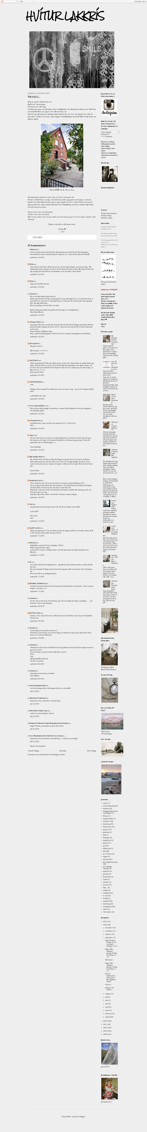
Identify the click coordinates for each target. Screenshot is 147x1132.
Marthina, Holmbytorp (38, 583)
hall (104, 835)
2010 (105, 1028)
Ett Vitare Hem (35, 613)
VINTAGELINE (35, 382)
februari (108, 1014)
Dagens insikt (108, 819)
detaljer (106, 821)
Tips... (105, 888)
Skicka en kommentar (38, 746)
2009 (105, 1031)
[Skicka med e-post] (34, 237)
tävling (105, 898)
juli (106, 997)
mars (107, 1010)
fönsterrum (107, 827)
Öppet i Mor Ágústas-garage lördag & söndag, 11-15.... (111, 953)
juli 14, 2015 (34, 741)
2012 (105, 1021)
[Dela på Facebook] (39, 237)
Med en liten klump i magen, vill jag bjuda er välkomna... (110, 481)
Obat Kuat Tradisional (38, 698)
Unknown (33, 249)
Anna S (32, 435)
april (107, 1007)
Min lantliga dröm (36, 457)
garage (105, 829)
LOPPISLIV (34, 360)
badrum (105, 808)
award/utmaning (109, 806)
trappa (105, 890)
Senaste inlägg (33, 751)
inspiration (107, 840)
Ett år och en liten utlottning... (114, 398)
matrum (106, 859)
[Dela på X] (37, 237)
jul (104, 846)
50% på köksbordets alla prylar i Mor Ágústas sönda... (110, 977)
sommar (106, 882)
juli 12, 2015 (34, 716)
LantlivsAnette (35, 528)
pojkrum (106, 871)
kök (104, 851)
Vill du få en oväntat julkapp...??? (114, 426)
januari (108, 1017)
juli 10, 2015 (34, 704)
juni (106, 1000)
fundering (106, 824)
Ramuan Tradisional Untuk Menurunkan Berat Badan (49, 723)
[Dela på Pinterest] (41, 237)
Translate (108, 137)
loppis (105, 856)
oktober (108, 934)
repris (105, 879)
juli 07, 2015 (34, 691)
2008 (105, 1034)
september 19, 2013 (37, 638)
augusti (108, 994)
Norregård (34, 343)
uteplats (106, 901)
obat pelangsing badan (38, 685)
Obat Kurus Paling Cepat (39, 711)
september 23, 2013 (37, 664)
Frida (32, 264)
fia (30, 562)
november (108, 931)
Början (105, 816)
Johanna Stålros (36, 322)
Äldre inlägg (91, 751)
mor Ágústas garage (110, 862)
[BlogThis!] (35, 237)
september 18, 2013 (37, 606)
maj (106, 1004)
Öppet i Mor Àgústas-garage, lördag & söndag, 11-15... (111, 967)
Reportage (107, 877)
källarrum (106, 848)
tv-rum (105, 896)
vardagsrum (107, 906)
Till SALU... (109, 960)
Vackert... (108, 985)
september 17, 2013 (37, 521)
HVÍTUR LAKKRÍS (65, 15)
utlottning (106, 904)
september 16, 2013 (37, 257)
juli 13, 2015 (34, 729)
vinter (105, 909)
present (105, 874)
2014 (105, 921)
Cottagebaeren (35, 420)
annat (105, 803)
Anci (31, 504)
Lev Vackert (107, 854)
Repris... (114, 501)
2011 (105, 1024)
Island (105, 843)
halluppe (106, 838)
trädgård (106, 893)
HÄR (57, 190)
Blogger (82, 1117)
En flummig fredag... (114, 338)
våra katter (107, 912)
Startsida (62, 751)
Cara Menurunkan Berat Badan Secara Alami (46, 736)
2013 (105, 925)
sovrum (105, 885)
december (108, 928)
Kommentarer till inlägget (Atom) (52, 754)
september (109, 938)
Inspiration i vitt (35, 480)
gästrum (106, 832)
